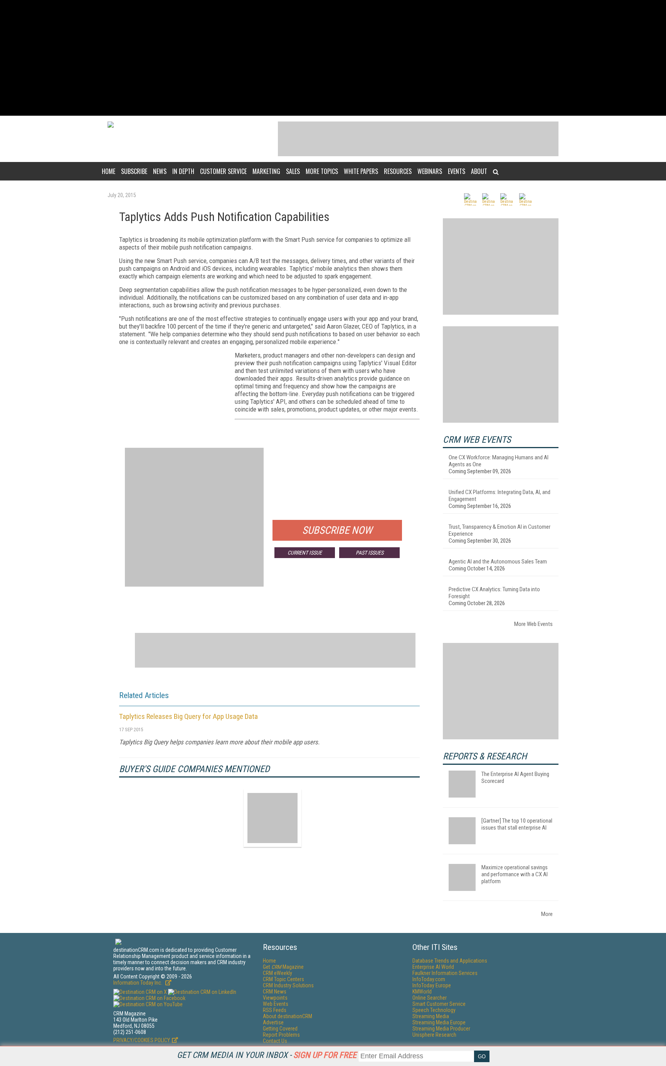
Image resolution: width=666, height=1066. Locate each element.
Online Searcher (429, 998)
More (547, 914)
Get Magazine (283, 967)
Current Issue (305, 553)
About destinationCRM (287, 1016)
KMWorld (422, 991)
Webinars (429, 171)
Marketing (266, 171)
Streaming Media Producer (441, 1029)
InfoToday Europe (431, 985)
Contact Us (275, 1041)
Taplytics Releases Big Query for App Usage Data (188, 716)
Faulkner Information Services (445, 973)
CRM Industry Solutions (288, 985)
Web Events (275, 1004)
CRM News (274, 991)
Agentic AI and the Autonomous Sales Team (498, 561)
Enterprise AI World (433, 967)
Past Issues (369, 553)
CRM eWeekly (277, 973)
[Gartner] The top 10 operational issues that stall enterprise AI (516, 824)
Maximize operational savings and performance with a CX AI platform (514, 874)
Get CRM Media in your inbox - (267, 1055)
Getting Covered (280, 1029)
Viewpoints (275, 998)
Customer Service (223, 171)
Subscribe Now (337, 530)
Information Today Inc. (138, 983)
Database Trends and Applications (449, 961)
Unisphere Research (434, 1035)
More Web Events (533, 624)
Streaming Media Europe (439, 1022)
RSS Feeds (274, 1010)
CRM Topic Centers (283, 979)
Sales (293, 171)
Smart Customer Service (439, 1004)
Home (108, 171)
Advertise (273, 1022)
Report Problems (281, 1035)
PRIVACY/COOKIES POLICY (141, 1040)
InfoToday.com (428, 979)
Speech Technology (434, 1010)
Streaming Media (430, 1016)
